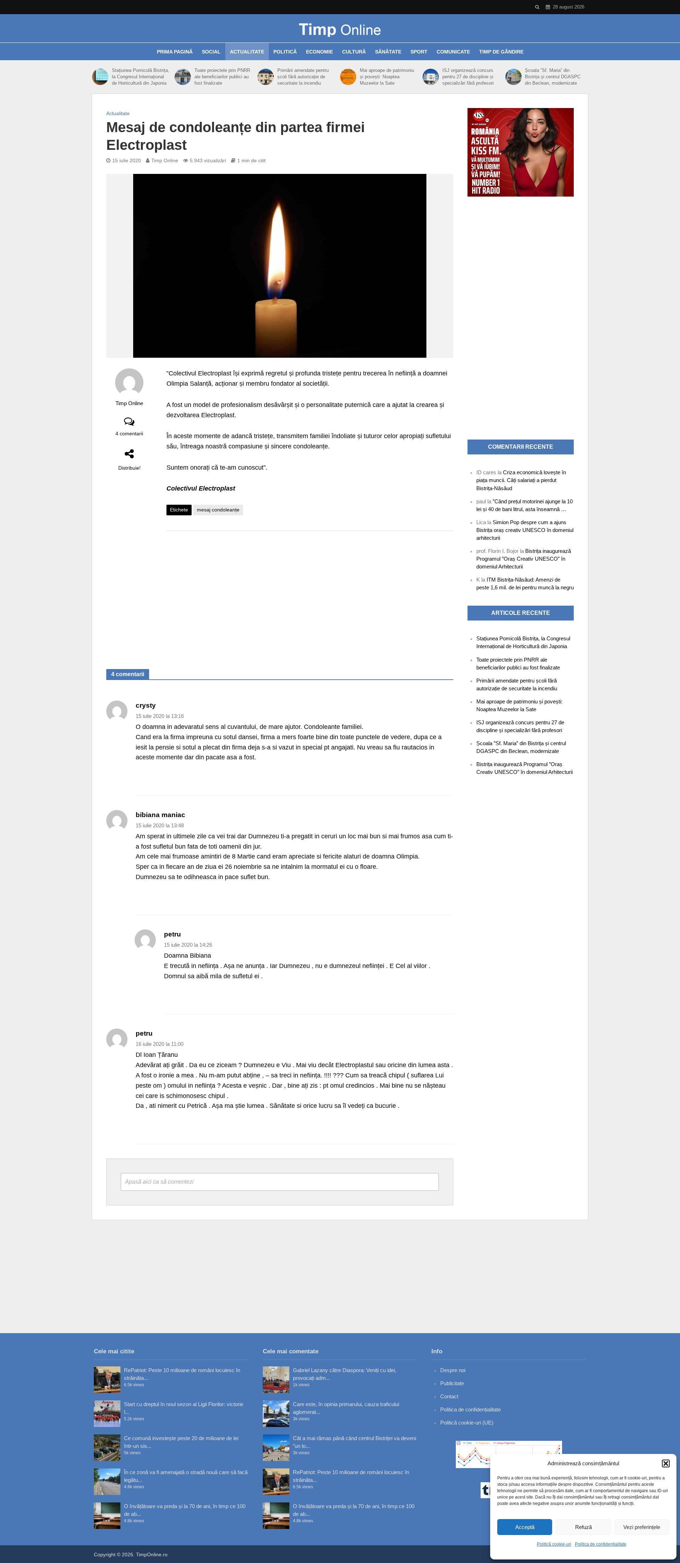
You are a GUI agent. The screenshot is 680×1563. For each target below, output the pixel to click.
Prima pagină (175, 52)
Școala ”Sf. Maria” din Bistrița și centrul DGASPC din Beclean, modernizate (552, 77)
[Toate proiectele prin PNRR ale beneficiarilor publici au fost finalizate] (183, 77)
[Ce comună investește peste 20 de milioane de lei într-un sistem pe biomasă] (107, 1447)
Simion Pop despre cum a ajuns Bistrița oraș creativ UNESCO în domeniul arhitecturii (524, 530)
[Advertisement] (309, 592)
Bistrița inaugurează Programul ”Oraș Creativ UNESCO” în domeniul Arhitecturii (523, 559)
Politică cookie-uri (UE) (466, 1423)
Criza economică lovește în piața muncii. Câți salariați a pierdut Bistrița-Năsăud (521, 480)
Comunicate (453, 52)
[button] (665, 1463)
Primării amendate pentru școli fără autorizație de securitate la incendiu (303, 77)
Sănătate (388, 52)
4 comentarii (129, 433)
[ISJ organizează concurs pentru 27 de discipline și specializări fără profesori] (431, 77)
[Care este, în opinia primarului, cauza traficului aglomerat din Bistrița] (276, 1413)
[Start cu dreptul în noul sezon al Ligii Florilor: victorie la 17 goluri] (107, 1413)
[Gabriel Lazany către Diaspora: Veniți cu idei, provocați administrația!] (276, 1379)
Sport (418, 52)
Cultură (354, 52)
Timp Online (164, 160)
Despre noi (452, 1370)
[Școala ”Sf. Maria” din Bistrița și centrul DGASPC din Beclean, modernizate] (513, 77)
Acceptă (524, 1527)
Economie (319, 52)
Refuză (583, 1527)
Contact (449, 1396)
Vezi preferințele (641, 1527)
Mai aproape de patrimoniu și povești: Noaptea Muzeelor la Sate (387, 77)
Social (211, 52)
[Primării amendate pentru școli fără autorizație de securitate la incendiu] (265, 77)
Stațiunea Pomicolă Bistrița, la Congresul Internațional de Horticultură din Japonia (140, 77)
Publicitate (452, 1383)
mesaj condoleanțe (218, 509)
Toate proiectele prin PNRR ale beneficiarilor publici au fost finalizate (222, 77)
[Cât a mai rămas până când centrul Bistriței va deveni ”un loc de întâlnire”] (276, 1447)
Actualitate (247, 52)
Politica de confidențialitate (601, 1544)
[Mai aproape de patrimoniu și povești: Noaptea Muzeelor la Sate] (348, 77)
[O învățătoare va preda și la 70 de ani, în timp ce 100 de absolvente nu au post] (107, 1515)
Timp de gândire (501, 52)
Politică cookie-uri (554, 1544)
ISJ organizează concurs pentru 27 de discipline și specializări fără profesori (468, 77)
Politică (285, 52)
